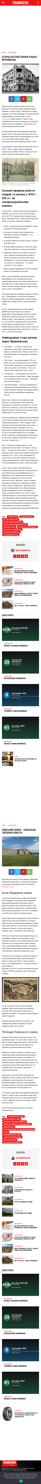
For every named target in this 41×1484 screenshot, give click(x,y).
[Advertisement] (20, 27)
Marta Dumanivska (23, 550)
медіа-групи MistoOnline (19, 1470)
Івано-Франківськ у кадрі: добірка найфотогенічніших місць (26, 594)
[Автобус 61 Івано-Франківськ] (20, 728)
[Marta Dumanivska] (13, 550)
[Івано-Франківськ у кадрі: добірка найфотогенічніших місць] (7, 593)
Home (3, 52)
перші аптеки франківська (11, 532)
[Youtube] (26, 556)
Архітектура (12, 52)
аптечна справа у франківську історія (15, 524)
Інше (16, 756)
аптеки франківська (26, 517)
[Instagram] (18, 556)
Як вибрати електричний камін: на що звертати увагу (26, 760)
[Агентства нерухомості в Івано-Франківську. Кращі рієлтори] (7, 582)
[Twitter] (17, 99)
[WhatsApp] (29, 99)
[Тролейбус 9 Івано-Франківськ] (20, 695)
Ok (21, 1481)
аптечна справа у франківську (12, 522)
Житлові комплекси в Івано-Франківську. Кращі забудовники (25, 572)
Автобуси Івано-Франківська (15, 678)
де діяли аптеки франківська (27, 527)
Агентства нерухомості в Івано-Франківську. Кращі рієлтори (25, 583)
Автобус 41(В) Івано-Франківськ (16, 645)
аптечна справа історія (10, 519)
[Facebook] (12, 99)
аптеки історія (12, 517)
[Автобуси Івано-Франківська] (20, 662)
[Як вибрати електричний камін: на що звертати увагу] (7, 759)
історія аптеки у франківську (12, 530)
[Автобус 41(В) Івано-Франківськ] (20, 630)
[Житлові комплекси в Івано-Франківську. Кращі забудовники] (7, 570)
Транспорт (8, 643)
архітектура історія (9, 527)
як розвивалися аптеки (10, 535)
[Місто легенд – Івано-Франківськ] (7, 604)
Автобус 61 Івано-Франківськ (15, 743)
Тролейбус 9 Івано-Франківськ (15, 711)
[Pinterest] (23, 99)
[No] (39, 1478)
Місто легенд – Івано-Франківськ (25, 605)
